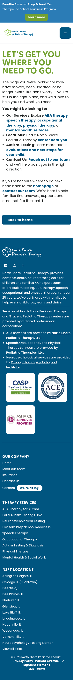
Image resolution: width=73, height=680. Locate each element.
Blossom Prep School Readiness (26, 527)
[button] (65, 33)
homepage (43, 186)
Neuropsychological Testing (23, 521)
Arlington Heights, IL (17, 576)
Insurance (10, 475)
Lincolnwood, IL (13, 618)
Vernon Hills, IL (13, 637)
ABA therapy (56, 115)
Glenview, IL (11, 606)
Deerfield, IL (11, 588)
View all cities (12, 649)
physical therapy (38, 125)
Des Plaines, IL (12, 594)
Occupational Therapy (19, 539)
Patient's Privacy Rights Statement (42, 663)
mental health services (27, 130)
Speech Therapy (15, 533)
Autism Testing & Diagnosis (22, 545)
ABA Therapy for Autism (20, 509)
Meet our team (13, 469)
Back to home (20, 219)
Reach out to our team (49, 159)
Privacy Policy (23, 661)
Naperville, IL (11, 624)
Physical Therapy (15, 551)
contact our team (18, 190)
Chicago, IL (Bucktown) (19, 582)
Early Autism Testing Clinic (22, 515)
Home (6, 463)
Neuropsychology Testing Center (27, 643)
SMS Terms (36, 669)
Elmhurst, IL (10, 600)
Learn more (36, 17)
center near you (52, 139)
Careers (8, 488)
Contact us (10, 481)
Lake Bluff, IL (11, 612)
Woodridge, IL (12, 630)
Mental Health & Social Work (24, 557)
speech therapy (21, 120)
